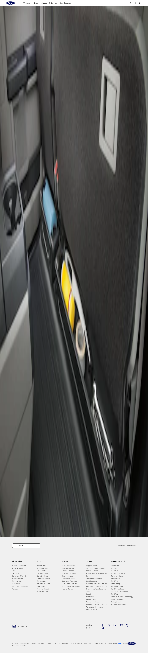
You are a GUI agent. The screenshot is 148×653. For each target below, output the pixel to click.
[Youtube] (115, 625)
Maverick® (131, 545)
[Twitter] (109, 625)
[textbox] (26, 546)
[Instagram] (121, 625)
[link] (33, 643)
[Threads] (127, 625)
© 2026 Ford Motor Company (20, 643)
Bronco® (121, 545)
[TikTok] (103, 628)
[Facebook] (103, 625)
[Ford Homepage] (131, 643)
